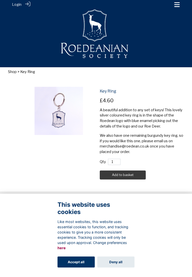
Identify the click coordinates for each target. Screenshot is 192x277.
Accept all (76, 262)
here (62, 248)
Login (17, 4)
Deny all (115, 262)
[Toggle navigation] (177, 4)
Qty (103, 162)
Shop (12, 72)
